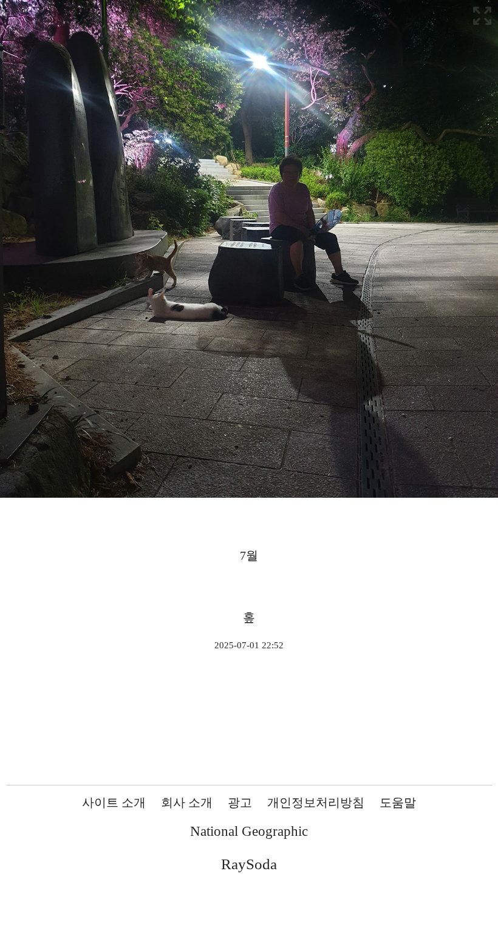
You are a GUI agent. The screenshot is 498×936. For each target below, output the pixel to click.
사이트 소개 (114, 802)
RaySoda (249, 864)
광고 (240, 802)
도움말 (398, 802)
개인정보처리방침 (315, 802)
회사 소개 (187, 802)
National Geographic (249, 831)
